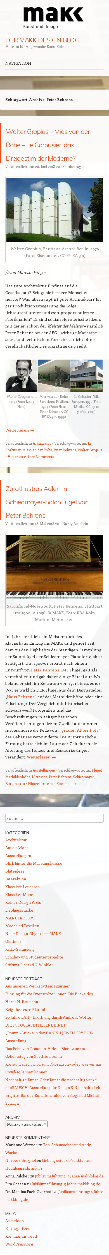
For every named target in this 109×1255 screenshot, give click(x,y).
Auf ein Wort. (17, 887)
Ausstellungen (44, 810)
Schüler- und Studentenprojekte (34, 997)
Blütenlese (15, 911)
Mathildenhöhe (17, 817)
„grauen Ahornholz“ (80, 770)
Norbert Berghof (20, 1200)
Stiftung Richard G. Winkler (29, 1005)
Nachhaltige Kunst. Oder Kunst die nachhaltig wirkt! (51, 1119)
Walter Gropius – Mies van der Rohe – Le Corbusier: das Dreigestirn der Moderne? (52, 156)
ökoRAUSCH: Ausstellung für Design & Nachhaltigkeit (53, 1127)
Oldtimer (13, 981)
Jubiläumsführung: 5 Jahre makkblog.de (69, 1216)
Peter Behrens (65, 476)
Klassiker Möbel (19, 934)
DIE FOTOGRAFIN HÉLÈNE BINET (35, 1065)
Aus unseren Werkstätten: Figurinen (37, 1026)
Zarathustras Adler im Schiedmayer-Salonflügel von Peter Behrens (52, 533)
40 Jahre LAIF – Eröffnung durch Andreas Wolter (48, 1057)
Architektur (42, 470)
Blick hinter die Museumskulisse (33, 903)
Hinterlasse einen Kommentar (32, 483)
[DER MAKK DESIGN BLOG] (54, 18)
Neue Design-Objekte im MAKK (33, 973)
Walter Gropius (90, 476)
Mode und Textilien (22, 966)
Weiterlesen (19, 456)
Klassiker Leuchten (22, 926)
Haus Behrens (21, 736)
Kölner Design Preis (23, 942)
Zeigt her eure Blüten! (25, 1049)
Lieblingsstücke (19, 950)
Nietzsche (39, 817)
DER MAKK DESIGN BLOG (42, 40)
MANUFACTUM (19, 958)
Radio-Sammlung (20, 989)
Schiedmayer (83, 817)
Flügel (97, 810)
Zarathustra (15, 823)
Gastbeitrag (72, 193)
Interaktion (15, 919)
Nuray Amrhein (75, 563)
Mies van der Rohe (37, 476)
